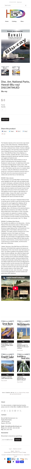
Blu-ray (4, 91)
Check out (19, 2)
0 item (12, 2)
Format (3, 104)
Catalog (14, 21)
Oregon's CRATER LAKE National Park (6, 377)
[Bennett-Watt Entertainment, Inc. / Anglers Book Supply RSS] (20, 411)
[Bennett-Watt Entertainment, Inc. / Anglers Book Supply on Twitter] (2, 411)
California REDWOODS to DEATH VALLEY (21, 378)
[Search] (25, 5)
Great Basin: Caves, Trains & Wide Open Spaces (7, 345)
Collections (7, 392)
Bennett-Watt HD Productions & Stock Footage (15, 452)
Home (6, 21)
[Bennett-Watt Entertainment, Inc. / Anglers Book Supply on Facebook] (5, 411)
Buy (8, 341)
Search (12, 451)
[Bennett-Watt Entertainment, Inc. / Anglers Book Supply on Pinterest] (12, 411)
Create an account (17, 448)
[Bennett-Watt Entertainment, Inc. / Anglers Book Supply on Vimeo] (18, 411)
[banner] (15, 13)
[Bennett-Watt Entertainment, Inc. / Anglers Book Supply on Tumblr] (7, 411)
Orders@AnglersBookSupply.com (13, 426)
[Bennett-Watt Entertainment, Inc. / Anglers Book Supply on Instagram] (10, 411)
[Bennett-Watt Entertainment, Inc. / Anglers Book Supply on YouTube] (15, 411)
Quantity (3, 106)
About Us (17, 451)
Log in (10, 448)
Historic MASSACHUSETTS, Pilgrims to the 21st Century (23, 346)
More (22, 21)
